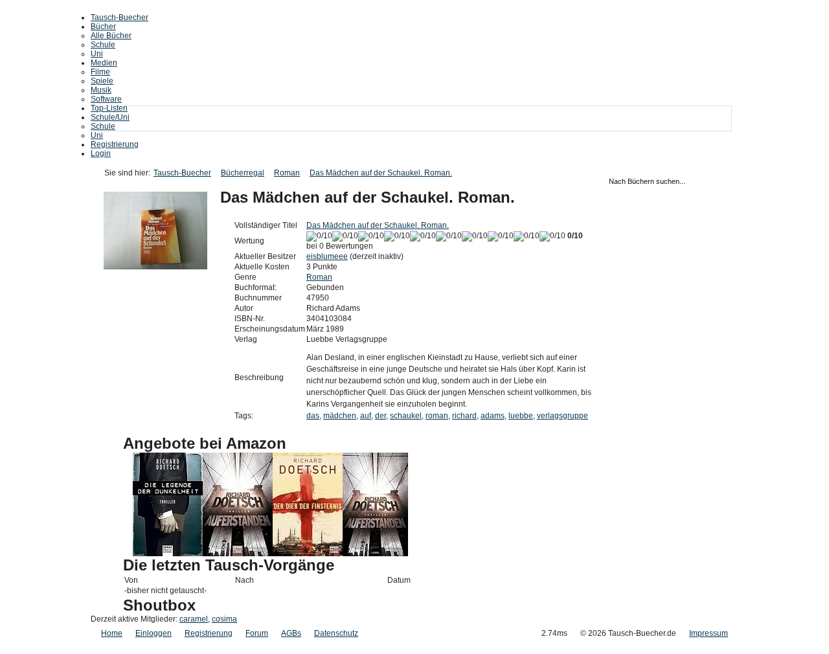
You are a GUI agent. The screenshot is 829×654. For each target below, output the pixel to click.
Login (101, 153)
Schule (103, 44)
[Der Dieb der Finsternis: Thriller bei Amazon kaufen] (308, 553)
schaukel (406, 415)
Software (106, 99)
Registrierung (115, 144)
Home (111, 633)
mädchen (339, 415)
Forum (256, 633)
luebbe (520, 415)
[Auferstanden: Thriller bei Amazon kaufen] (375, 553)
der (380, 415)
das (312, 415)
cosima (224, 619)
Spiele (102, 80)
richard (464, 415)
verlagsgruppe (562, 415)
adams (493, 415)
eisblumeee (327, 256)
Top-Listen (109, 108)
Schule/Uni (110, 117)
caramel (193, 619)
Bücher (103, 26)
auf (365, 415)
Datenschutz (336, 633)
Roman (287, 172)
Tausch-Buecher (119, 17)
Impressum (708, 633)
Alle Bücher (111, 35)
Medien (104, 62)
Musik (101, 90)
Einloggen (153, 633)
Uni (97, 53)
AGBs (291, 633)
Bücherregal (242, 172)
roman (437, 415)
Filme (100, 71)
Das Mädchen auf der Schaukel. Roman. (381, 172)
